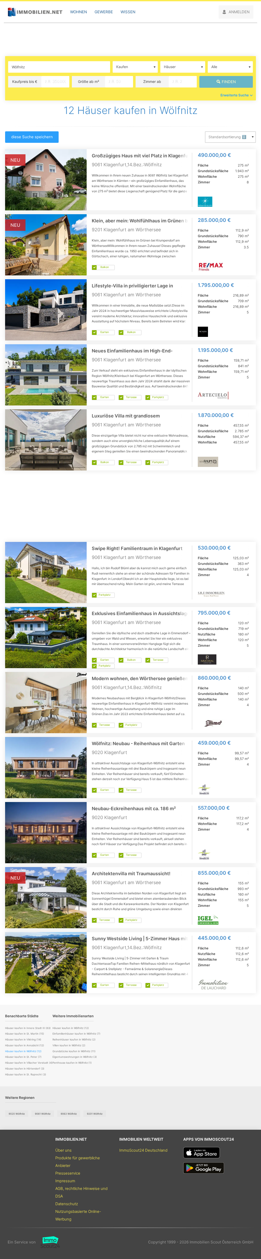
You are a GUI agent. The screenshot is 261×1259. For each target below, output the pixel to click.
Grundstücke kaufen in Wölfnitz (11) (74, 1051)
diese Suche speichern (32, 136)
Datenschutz (66, 1203)
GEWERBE (104, 11)
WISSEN (128, 11)
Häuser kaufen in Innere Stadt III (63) (28, 1027)
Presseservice (67, 1173)
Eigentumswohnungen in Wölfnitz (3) (75, 1056)
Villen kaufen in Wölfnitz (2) (69, 1045)
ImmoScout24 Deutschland (143, 1150)
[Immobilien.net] (35, 12)
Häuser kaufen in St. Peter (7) (23, 1056)
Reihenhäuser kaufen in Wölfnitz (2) (74, 1039)
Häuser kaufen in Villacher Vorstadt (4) (29, 1062)
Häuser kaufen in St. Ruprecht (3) (25, 1074)
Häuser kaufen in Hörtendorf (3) (24, 1068)
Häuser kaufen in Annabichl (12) (24, 1045)
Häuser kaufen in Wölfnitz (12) (71, 1027)
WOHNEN (78, 11)
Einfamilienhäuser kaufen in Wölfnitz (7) (76, 1033)
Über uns (63, 1150)
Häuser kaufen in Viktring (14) (23, 1039)
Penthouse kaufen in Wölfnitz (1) (72, 1062)
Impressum (65, 1180)
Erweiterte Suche (234, 95)
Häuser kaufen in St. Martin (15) (24, 1033)
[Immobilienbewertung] (48, 1242)
